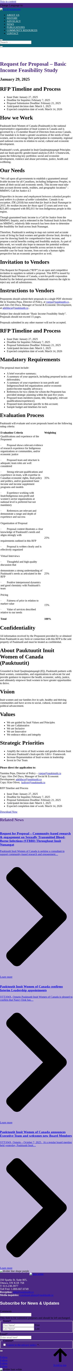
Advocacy (14, 21)
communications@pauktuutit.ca (36, 1295)
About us (13, 15)
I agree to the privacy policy (22, 1344)
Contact (13, 33)
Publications (16, 27)
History (12, 18)
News (10, 24)
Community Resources (22, 30)
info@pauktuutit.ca (23, 1292)
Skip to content (8, 1)
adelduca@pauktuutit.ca (15, 308)
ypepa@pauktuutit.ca (57, 301)
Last (37, 1328)
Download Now (8, 811)
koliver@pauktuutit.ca (33, 782)
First (37, 1325)
